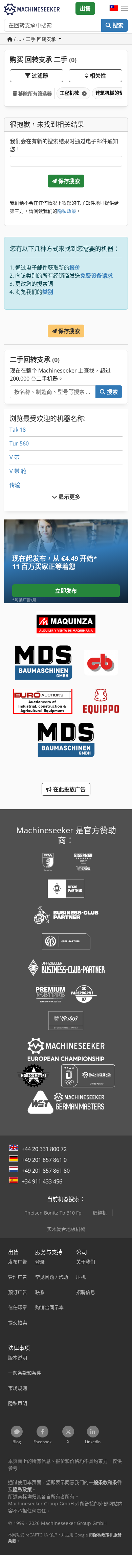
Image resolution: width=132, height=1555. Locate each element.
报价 (74, 267)
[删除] (83, 93)
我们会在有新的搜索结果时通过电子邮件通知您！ (64, 145)
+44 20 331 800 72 (44, 1149)
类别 (47, 292)
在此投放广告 (69, 789)
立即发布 (66, 590)
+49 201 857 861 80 (46, 1170)
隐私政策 (66, 211)
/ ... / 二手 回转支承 (35, 39)
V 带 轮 (17, 471)
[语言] (114, 8)
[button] (124, 8)
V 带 (14, 457)
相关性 (97, 75)
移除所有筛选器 (34, 93)
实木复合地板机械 (66, 1229)
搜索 (117, 25)
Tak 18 (17, 429)
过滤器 (39, 75)
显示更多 (69, 497)
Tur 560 (19, 443)
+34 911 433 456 (42, 1181)
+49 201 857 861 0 (44, 1160)
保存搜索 (68, 181)
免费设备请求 (96, 275)
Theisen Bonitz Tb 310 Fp (53, 1212)
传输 (14, 485)
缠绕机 (100, 1212)
